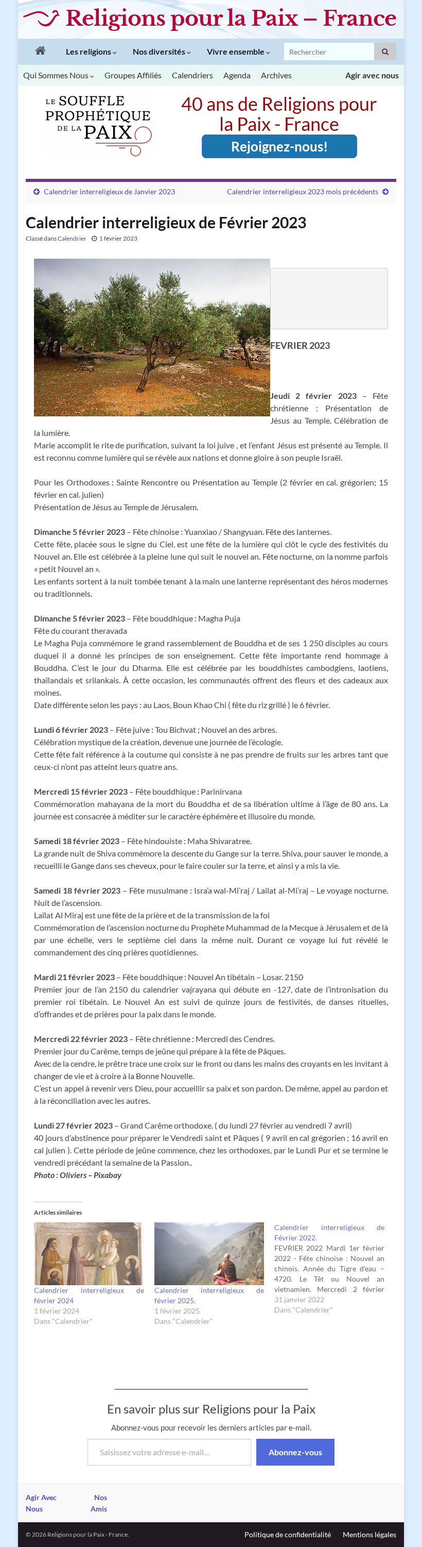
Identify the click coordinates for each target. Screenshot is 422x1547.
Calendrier (72, 238)
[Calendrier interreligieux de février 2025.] (209, 1253)
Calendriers (192, 75)
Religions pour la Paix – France (230, 18)
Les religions (89, 51)
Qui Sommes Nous (56, 75)
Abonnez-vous (295, 1452)
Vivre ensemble (236, 51)
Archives (276, 75)
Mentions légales (369, 1534)
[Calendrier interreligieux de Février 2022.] (334, 1268)
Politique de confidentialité (287, 1534)
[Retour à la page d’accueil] (38, 51)
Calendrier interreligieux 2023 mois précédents (302, 191)
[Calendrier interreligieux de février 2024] (89, 1253)
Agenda (237, 75)
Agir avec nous (372, 75)
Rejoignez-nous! (279, 146)
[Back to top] (399, 1524)
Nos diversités (160, 51)
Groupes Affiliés (133, 75)
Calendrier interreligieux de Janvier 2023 (109, 191)
